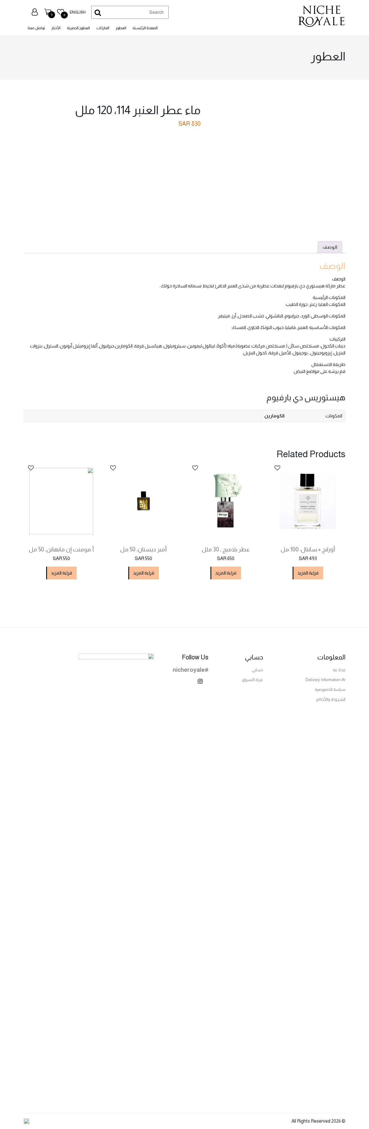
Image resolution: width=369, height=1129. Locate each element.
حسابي (257, 669)
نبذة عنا (339, 669)
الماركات (102, 28)
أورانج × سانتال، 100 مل (308, 549)
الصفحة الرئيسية (145, 28)
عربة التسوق (252, 679)
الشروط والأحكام (330, 699)
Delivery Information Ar (325, 679)
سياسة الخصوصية (330, 689)
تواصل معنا (36, 28)
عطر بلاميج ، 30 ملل (226, 549)
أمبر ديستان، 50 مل (143, 549)
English (78, 12)
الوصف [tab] (330, 247)
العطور (121, 28)
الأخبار (56, 28)
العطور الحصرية (78, 28)
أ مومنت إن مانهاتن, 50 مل (61, 549)
